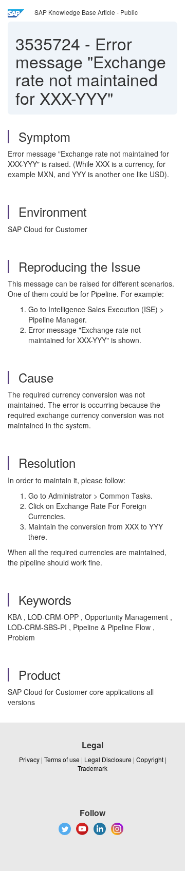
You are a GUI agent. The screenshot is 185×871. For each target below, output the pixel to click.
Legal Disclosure (108, 759)
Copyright (149, 759)
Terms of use (62, 759)
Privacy (29, 759)
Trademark (92, 768)
